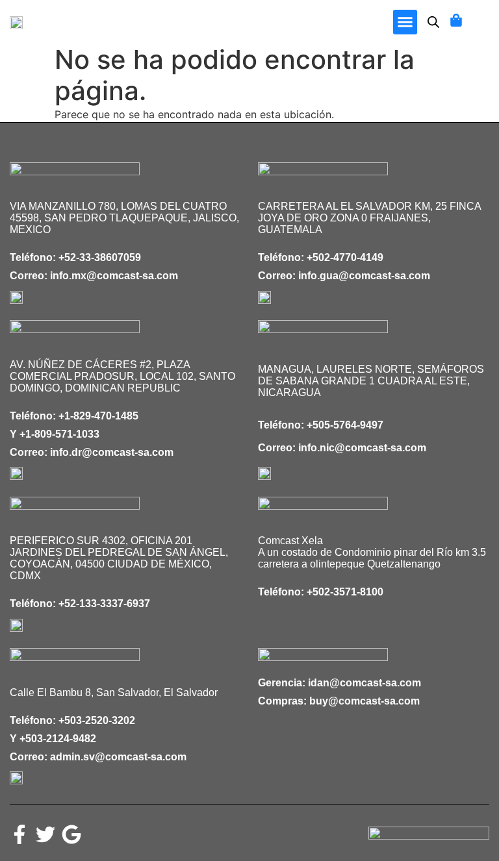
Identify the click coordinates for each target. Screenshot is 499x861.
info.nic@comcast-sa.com (362, 447)
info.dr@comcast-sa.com (111, 452)
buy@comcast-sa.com (364, 700)
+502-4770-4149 (345, 257)
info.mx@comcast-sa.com (114, 275)
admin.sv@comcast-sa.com (118, 756)
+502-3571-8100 (345, 591)
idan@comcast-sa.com (364, 682)
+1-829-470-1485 (98, 415)
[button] (405, 22)
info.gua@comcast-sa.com (364, 275)
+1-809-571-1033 (59, 434)
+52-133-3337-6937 (104, 603)
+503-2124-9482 (57, 738)
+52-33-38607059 (99, 257)
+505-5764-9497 (345, 424)
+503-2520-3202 (96, 720)
